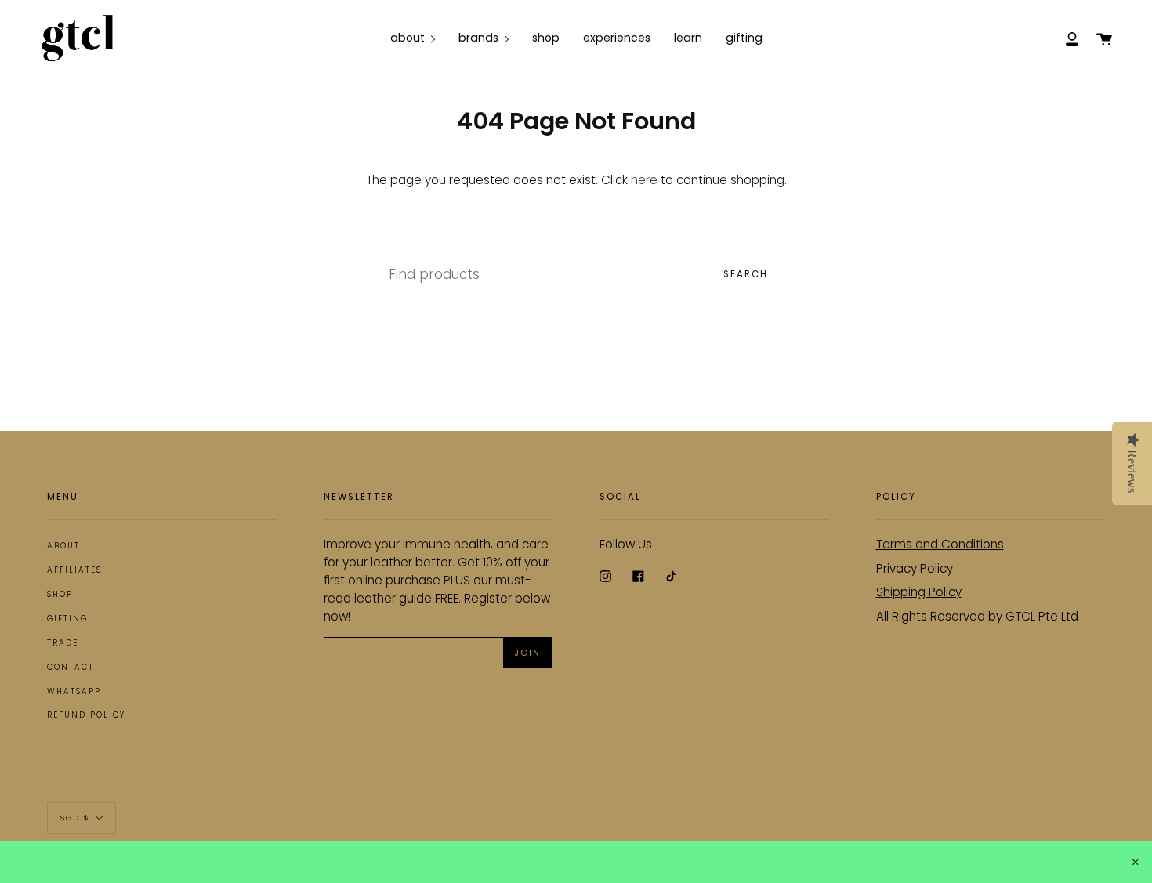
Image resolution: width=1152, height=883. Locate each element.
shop (60, 594)
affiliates (74, 570)
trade (62, 643)
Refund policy (86, 715)
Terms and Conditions (940, 544)
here (644, 180)
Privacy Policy (914, 568)
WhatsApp (74, 691)
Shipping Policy (919, 592)
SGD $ (75, 817)
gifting (67, 618)
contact (70, 667)
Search (745, 274)
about (63, 546)
